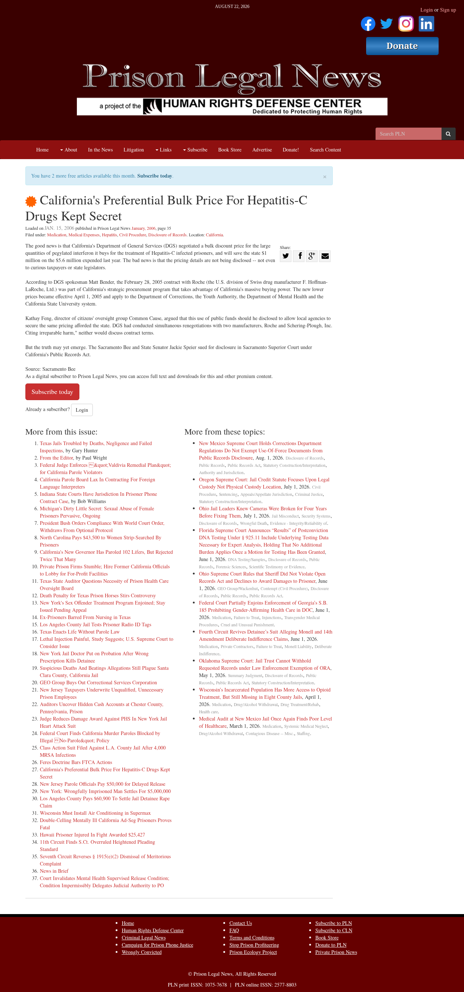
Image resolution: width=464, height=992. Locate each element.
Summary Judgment (245, 675)
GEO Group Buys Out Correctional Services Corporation (98, 682)
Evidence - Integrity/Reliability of (298, 523)
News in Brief (54, 870)
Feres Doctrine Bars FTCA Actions (76, 762)
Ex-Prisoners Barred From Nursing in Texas (85, 617)
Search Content (325, 149)
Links (164, 149)
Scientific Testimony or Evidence (276, 566)
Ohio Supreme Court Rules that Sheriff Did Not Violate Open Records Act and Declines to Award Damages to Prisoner (262, 577)
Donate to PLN (331, 944)
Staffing (303, 733)
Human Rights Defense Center (153, 930)
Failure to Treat (246, 617)
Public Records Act (244, 465)
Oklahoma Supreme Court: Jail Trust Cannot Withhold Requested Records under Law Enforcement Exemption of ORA (264, 664)
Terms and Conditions (251, 937)
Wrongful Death (253, 523)
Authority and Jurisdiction (221, 472)
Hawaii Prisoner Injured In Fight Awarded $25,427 (92, 834)
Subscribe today (154, 175)
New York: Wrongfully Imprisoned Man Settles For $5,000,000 (105, 791)
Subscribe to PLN (333, 923)
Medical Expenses (84, 234)
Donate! (291, 149)
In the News (100, 149)
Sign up (448, 9)
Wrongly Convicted (142, 952)
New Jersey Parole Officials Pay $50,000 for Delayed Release (102, 783)
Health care (208, 711)
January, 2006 (144, 228)
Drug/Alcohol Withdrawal (256, 704)
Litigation (134, 149)
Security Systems (316, 516)
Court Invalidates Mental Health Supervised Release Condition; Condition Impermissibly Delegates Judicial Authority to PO (104, 882)
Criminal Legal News (144, 937)
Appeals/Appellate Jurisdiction (266, 494)
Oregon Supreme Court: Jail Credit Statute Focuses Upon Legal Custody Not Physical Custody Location (264, 483)
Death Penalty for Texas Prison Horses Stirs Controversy (98, 595)
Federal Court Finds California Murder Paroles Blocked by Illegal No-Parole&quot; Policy (100, 737)
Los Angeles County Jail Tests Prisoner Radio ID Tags (95, 624)
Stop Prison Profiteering (254, 944)
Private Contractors (237, 646)
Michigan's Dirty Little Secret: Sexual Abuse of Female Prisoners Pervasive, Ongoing (97, 512)
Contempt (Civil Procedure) (284, 588)
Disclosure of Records (167, 234)
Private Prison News (336, 952)
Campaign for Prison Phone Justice (157, 944)
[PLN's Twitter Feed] (386, 21)
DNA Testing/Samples (246, 559)
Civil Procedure (132, 234)
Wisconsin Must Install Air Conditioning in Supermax (95, 812)
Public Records (212, 465)
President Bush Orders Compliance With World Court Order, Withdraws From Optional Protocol (102, 526)
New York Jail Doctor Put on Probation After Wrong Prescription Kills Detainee (94, 657)
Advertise (262, 149)
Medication (56, 234)
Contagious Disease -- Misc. (270, 733)
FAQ (234, 930)
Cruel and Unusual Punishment (247, 624)
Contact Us (240, 923)
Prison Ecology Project (253, 952)
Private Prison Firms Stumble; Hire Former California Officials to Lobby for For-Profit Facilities (105, 570)
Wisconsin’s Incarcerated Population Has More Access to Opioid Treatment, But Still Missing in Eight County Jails (265, 693)
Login (426, 9)
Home (42, 149)
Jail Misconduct (285, 516)
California (214, 234)
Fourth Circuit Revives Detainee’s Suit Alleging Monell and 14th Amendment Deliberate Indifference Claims (265, 635)
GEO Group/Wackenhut (238, 588)
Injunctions (271, 617)
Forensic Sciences (231, 566)
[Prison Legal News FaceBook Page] (368, 21)
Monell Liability (298, 646)
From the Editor (56, 457)
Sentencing (228, 494)
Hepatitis (109, 234)
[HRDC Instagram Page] (406, 21)
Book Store (229, 149)
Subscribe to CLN (333, 930)
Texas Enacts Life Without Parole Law (80, 631)
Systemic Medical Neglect (306, 726)
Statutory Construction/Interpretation (294, 465)
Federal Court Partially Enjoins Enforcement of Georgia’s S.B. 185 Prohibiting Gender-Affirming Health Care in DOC (263, 606)
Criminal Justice (309, 494)
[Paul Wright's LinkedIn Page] (426, 21)
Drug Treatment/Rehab (300, 704)
